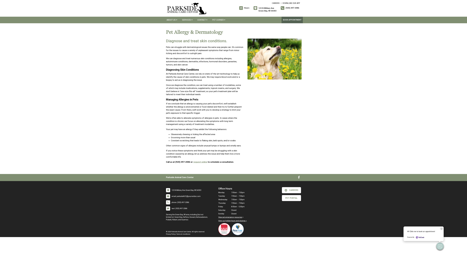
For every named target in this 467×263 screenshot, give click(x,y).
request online (200, 162)
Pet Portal (291, 198)
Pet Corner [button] (218, 20)
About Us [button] (171, 20)
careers (293, 190)
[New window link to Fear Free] (238, 229)
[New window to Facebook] (299, 178)
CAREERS (276, 3)
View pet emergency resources (230, 217)
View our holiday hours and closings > (232, 221)
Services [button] (186, 20)
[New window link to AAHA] (225, 229)
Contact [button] (201, 20)
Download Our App (291, 3)
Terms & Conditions (183, 234)
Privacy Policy (170, 234)
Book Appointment (292, 20)
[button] (440, 246)
